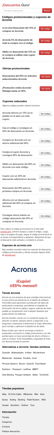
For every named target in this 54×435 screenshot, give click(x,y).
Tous (32, 405)
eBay (4, 394)
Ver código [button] (45, 28)
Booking (21, 399)
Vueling (13, 399)
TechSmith (44, 374)
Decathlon (15, 405)
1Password (16, 369)
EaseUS (30, 363)
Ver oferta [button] (46, 76)
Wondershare (39, 352)
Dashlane (6, 369)
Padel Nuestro (33, 399)
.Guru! (16, 4)
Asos (42, 394)
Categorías (7, 421)
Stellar (35, 374)
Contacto (6, 426)
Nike (36, 394)
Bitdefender (7, 358)
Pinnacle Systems (10, 363)
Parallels (27, 358)
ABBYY (35, 369)
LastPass (27, 369)
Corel (34, 358)
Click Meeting (8, 374)
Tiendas (5, 417)
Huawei (5, 405)
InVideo (28, 352)
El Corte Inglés (14, 394)
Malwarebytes (17, 352)
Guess (5, 399)
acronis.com (6, 231)
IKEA (43, 399)
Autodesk (18, 358)
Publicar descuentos (11, 431)
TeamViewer (40, 363)
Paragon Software (23, 374)
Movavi (22, 363)
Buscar (47, 10)
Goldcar (24, 405)
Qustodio (6, 352)
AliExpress (27, 394)
